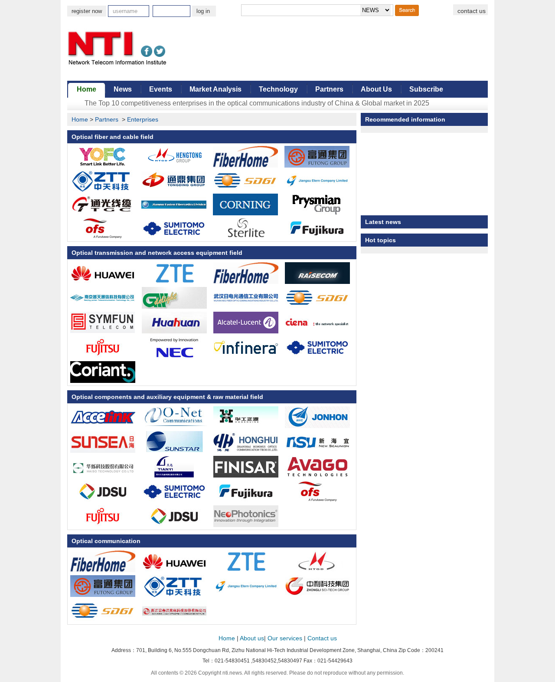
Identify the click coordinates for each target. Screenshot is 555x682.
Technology (278, 89)
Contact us (322, 638)
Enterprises (142, 119)
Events (160, 89)
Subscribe (426, 89)
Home (86, 89)
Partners (329, 89)
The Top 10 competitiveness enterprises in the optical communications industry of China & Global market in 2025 (257, 103)
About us (252, 638)
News (123, 89)
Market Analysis (215, 89)
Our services (285, 638)
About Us (376, 89)
